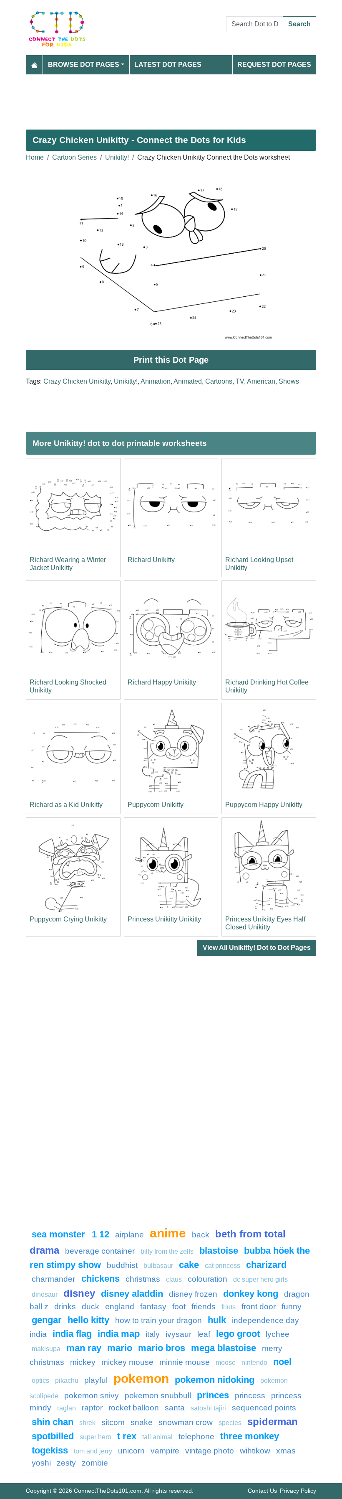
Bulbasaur (158, 1265)
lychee (277, 1334)
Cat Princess (222, 1265)
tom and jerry (93, 1451)
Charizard (266, 1265)
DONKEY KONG (250, 1293)
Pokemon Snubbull (158, 1395)
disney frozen (193, 1294)
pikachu (66, 1380)
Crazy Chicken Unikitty (77, 381)
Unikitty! (117, 157)
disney (79, 1293)
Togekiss (50, 1450)
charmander (54, 1279)
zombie (95, 1462)
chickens (100, 1278)
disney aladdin (132, 1293)
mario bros (161, 1348)
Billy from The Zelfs (167, 1251)
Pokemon (141, 1378)
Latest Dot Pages (167, 64)
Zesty (66, 1462)
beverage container (100, 1251)
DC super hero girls (260, 1279)
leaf (203, 1334)
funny (292, 1306)
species (230, 1422)
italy (153, 1334)
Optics (40, 1380)
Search (299, 24)
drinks (65, 1306)
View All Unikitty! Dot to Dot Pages (257, 947)
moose (226, 1362)
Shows (289, 381)
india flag (72, 1333)
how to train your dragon (158, 1320)
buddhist (122, 1265)
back (200, 1234)
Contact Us (262, 1490)
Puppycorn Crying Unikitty (68, 919)
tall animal (157, 1436)
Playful (96, 1380)
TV (240, 381)
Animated (188, 381)
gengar (47, 1320)
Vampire (165, 1450)
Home (35, 157)
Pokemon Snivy (91, 1395)
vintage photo (209, 1450)
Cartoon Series (74, 157)
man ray (83, 1348)
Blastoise (218, 1250)
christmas (143, 1279)
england (119, 1306)
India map (119, 1333)
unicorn (131, 1450)
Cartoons (218, 381)
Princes (213, 1395)
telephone (196, 1436)
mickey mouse (127, 1362)
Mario (119, 1348)
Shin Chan (52, 1422)
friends (203, 1306)
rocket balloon (133, 1407)
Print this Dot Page (171, 359)
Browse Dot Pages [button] (83, 64)
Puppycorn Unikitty (156, 804)
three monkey (249, 1436)
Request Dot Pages (274, 64)
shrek (87, 1422)
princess (250, 1395)
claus (174, 1279)
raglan (66, 1408)
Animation (156, 381)
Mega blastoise (223, 1348)
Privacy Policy (298, 1490)
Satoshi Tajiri (208, 1408)
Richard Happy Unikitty (162, 682)
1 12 (100, 1234)
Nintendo (254, 1362)
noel (282, 1361)
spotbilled (53, 1436)
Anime (168, 1233)
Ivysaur (178, 1334)
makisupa (46, 1348)
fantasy (153, 1306)
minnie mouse (184, 1362)
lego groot (238, 1333)
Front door (258, 1306)
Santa (175, 1407)
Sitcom (113, 1422)
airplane (129, 1234)
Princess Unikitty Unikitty (164, 919)
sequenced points (264, 1407)
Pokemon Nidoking (214, 1379)
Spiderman (272, 1421)
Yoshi (41, 1462)
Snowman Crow (185, 1422)
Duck (90, 1306)
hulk (217, 1320)
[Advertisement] (171, 99)
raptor (92, 1407)
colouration (207, 1279)
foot (179, 1306)
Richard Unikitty (151, 559)
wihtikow (255, 1450)
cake (189, 1265)
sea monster (60, 1234)
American (261, 381)
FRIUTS (228, 1307)
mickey (83, 1362)
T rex (126, 1436)
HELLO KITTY (88, 1320)
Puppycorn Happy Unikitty (263, 804)
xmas (286, 1450)
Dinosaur (45, 1294)
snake (142, 1422)
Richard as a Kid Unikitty (66, 804)
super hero (96, 1436)
